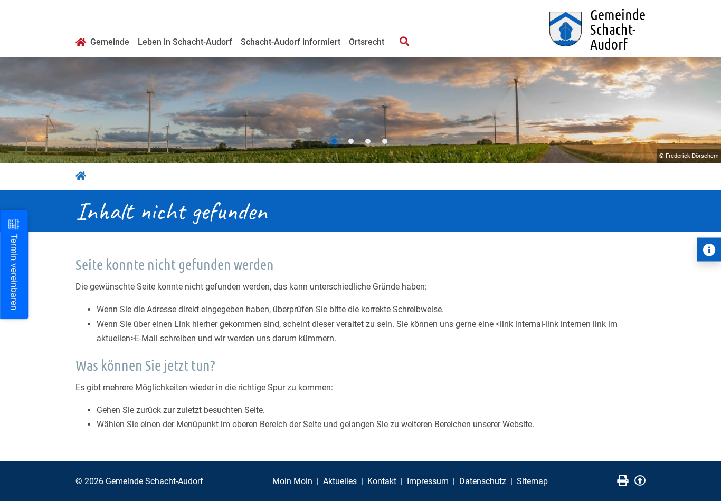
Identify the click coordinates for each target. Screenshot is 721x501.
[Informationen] (709, 250)
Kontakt (381, 481)
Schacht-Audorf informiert (290, 42)
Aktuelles (340, 481)
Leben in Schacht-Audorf (185, 42)
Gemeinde (109, 42)
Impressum (428, 481)
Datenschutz (482, 481)
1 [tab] (334, 141)
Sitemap (532, 481)
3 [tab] (368, 141)
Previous (18, 110)
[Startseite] (80, 43)
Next (702, 110)
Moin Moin (292, 481)
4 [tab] (384, 141)
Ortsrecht (366, 42)
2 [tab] (351, 141)
